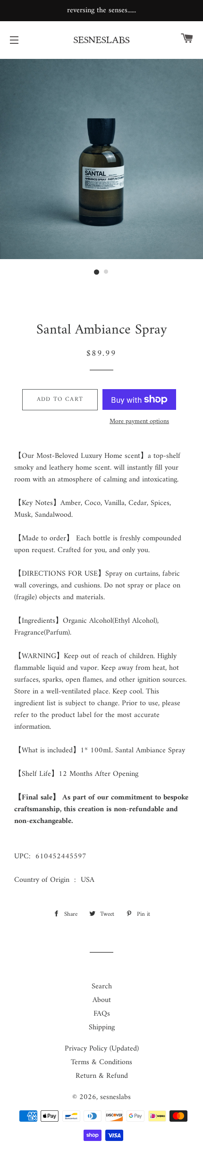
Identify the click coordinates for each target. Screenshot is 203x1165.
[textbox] (101, 485)
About (102, 1000)
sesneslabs (115, 1097)
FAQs (101, 1013)
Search (102, 986)
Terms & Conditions (101, 1062)
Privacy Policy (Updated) (102, 1048)
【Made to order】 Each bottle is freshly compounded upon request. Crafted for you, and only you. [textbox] (100, 656)
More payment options (139, 421)
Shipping (102, 1027)
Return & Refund (102, 1076)
